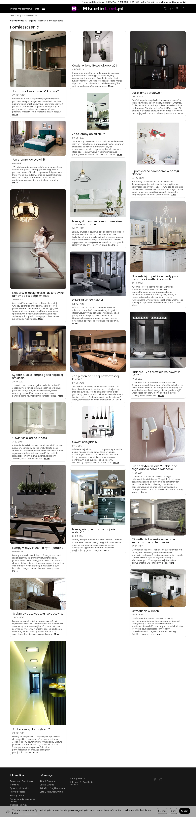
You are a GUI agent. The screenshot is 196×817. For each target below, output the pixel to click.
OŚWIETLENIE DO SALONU (88, 300)
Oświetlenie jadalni (84, 442)
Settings (162, 811)
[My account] (177, 8)
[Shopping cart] (171, 8)
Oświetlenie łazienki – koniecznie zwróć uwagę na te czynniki (153, 541)
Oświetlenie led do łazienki (29, 438)
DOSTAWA (111, 2)
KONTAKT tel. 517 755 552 (142, 2)
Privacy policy (17, 795)
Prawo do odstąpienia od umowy (22, 800)
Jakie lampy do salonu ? (88, 134)
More (15, 114)
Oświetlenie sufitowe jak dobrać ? (95, 66)
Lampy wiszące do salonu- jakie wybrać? (93, 530)
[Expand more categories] (43, 8)
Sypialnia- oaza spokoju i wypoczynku (37, 614)
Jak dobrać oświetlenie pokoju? (81, 783)
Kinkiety (42, 20)
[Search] (165, 8)
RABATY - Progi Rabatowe (53, 788)
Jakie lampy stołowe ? (147, 93)
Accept (184, 811)
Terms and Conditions (93, 2)
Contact (14, 784)
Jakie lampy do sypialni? (28, 160)
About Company (48, 781)
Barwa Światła (47, 784)
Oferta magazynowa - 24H (24, 8)
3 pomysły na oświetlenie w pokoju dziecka (155, 172)
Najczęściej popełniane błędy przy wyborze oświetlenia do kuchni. (155, 277)
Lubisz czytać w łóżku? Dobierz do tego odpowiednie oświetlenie (154, 467)
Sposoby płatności (19, 788)
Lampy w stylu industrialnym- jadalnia (37, 548)
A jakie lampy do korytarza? (31, 729)
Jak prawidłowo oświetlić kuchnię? (35, 91)
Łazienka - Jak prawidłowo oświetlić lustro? (156, 373)
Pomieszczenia (55, 20)
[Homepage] (98, 8)
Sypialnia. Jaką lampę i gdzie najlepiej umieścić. (37, 376)
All (26, 20)
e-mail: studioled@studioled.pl (171, 2)
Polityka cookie (17, 791)
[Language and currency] (183, 8)
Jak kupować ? (77, 778)
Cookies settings (18, 804)
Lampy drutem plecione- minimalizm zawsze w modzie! (97, 222)
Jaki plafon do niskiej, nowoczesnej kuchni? (95, 377)
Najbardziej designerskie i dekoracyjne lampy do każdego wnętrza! (38, 294)
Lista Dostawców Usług (51, 791)
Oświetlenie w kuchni (145, 611)
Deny (173, 811)
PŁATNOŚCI (123, 2)
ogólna (32, 20)
